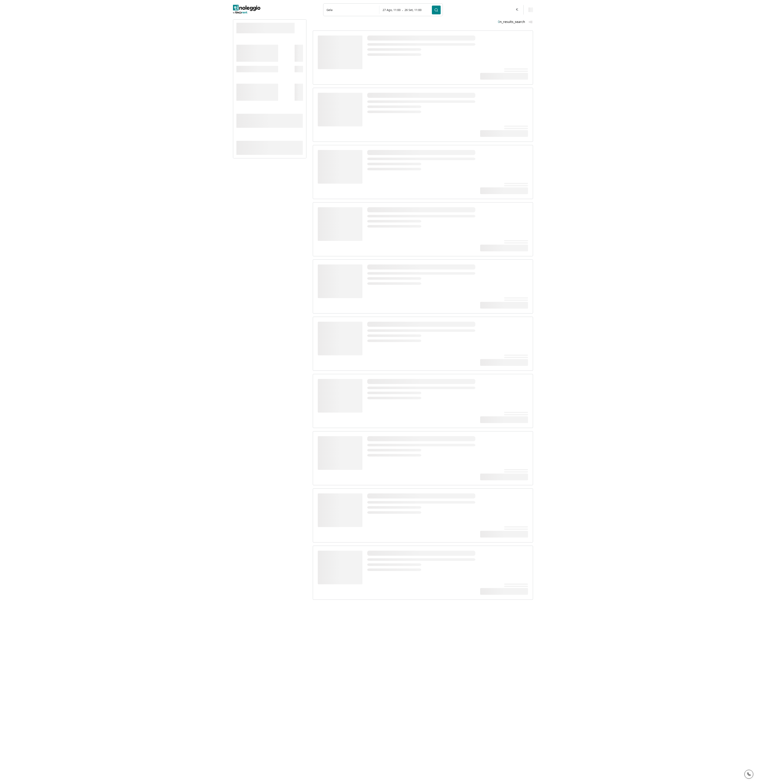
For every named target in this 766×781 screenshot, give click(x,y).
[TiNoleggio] (247, 10)
